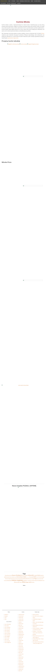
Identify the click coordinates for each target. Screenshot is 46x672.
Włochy (42, 33)
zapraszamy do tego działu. (13, 38)
